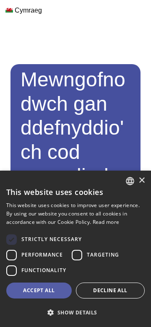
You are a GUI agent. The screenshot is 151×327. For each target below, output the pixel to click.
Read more (106, 222)
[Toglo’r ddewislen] (9, 26)
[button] (75, 312)
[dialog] (75, 249)
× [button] (141, 180)
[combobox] (130, 181)
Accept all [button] (39, 290)
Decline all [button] (110, 290)
